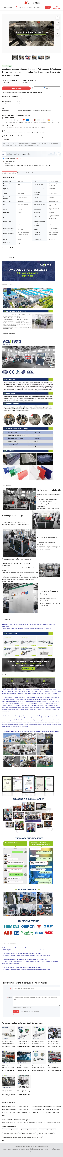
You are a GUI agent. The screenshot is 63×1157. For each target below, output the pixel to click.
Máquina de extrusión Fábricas (48, 1130)
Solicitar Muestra (37, 92)
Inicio (3, 12)
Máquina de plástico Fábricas (10, 1130)
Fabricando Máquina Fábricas (29, 1130)
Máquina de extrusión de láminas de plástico (39, 1109)
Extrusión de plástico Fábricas (10, 1133)
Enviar (16, 1011)
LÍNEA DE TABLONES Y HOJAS (24, 1112)
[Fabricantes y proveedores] (31, 2)
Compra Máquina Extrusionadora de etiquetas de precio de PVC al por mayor (22, 1137)
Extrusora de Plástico (37, 12)
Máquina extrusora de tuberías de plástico (12, 1106)
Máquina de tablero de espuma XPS (53, 1112)
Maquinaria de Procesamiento (12, 12)
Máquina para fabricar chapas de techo (53, 1106)
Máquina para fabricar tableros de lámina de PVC (9, 1109)
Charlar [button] (48, 88)
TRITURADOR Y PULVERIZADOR (10, 1112)
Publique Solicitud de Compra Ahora (23, 1014)
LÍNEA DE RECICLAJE (37, 1112)
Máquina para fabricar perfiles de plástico (39, 1106)
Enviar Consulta (16, 88)
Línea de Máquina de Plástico (45, 1133)
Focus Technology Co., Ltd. (28, 1146)
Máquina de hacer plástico (28, 1133)
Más (3, 1140)
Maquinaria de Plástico (26, 12)
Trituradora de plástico (22, 1106)
